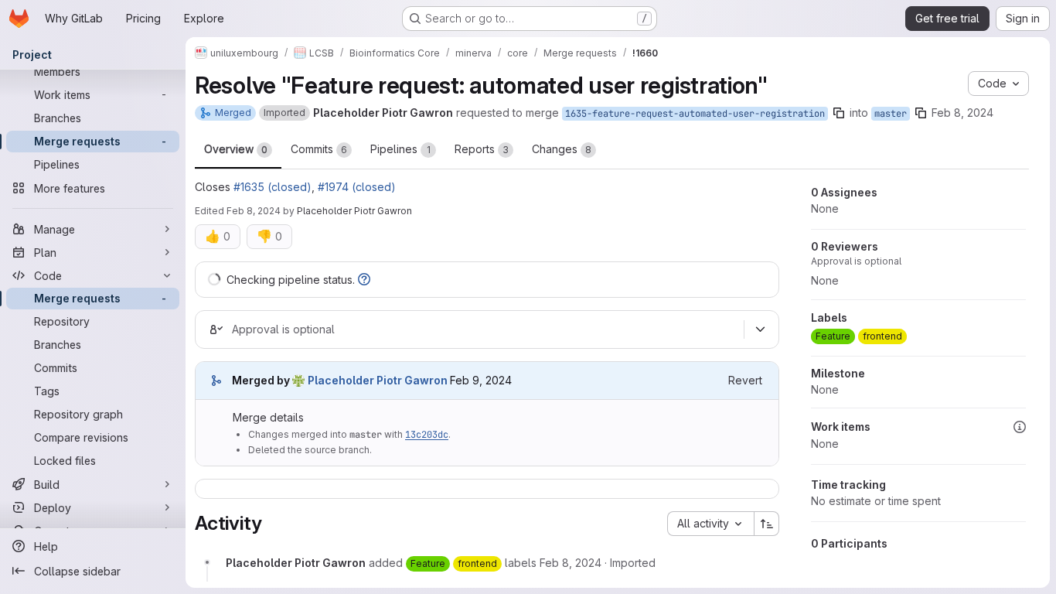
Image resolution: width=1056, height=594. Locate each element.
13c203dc (426, 434)
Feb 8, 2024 (962, 112)
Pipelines (400, 148)
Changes (561, 148)
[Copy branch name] (838, 113)
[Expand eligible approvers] (760, 329)
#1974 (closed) (357, 186)
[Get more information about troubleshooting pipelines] (364, 279)
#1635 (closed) (272, 186)
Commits (319, 148)
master (890, 114)
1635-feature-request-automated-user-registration (695, 114)
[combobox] (710, 523)
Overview (235, 148)
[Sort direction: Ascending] (767, 523)
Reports (482, 148)
